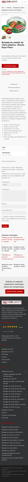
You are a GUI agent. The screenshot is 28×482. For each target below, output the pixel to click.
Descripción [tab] (14, 84)
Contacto (4, 362)
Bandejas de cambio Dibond (11, 402)
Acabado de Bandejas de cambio (12, 375)
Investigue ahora (15, 291)
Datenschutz (11, 471)
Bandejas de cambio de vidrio (11, 396)
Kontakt (16, 471)
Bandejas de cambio (18, 7)
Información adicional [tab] (14, 87)
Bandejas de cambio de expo (14, 389)
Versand (24, 471)
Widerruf (9, 472)
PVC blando (5, 354)
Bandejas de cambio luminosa (11, 407)
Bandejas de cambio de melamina (12, 391)
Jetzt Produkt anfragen (10, 66)
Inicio (3, 7)
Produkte (8, 7)
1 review (20, 327)
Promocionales (6, 359)
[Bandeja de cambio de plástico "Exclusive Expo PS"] (8, 258)
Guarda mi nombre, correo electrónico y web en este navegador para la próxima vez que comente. (14, 218)
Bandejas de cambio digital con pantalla (14, 404)
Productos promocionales (9, 415)
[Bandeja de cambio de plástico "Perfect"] (20, 258)
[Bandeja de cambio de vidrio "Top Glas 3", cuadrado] (8, 240)
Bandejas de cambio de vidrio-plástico (11, 10)
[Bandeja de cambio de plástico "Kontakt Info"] (20, 240)
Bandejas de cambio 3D (9, 379)
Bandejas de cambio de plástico (12, 394)
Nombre (4, 204)
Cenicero (4, 357)
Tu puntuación (6, 182)
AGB (20, 471)
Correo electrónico (7, 210)
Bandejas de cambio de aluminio (12, 386)
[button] (25, 2)
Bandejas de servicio (7, 352)
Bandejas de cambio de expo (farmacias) (13, 72)
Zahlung (4, 472)
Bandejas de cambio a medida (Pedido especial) (12, 459)
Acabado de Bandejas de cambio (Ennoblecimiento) (11, 454)
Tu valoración (6, 189)
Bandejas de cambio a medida (13, 382)
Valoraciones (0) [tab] (14, 91)
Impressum (4, 471)
